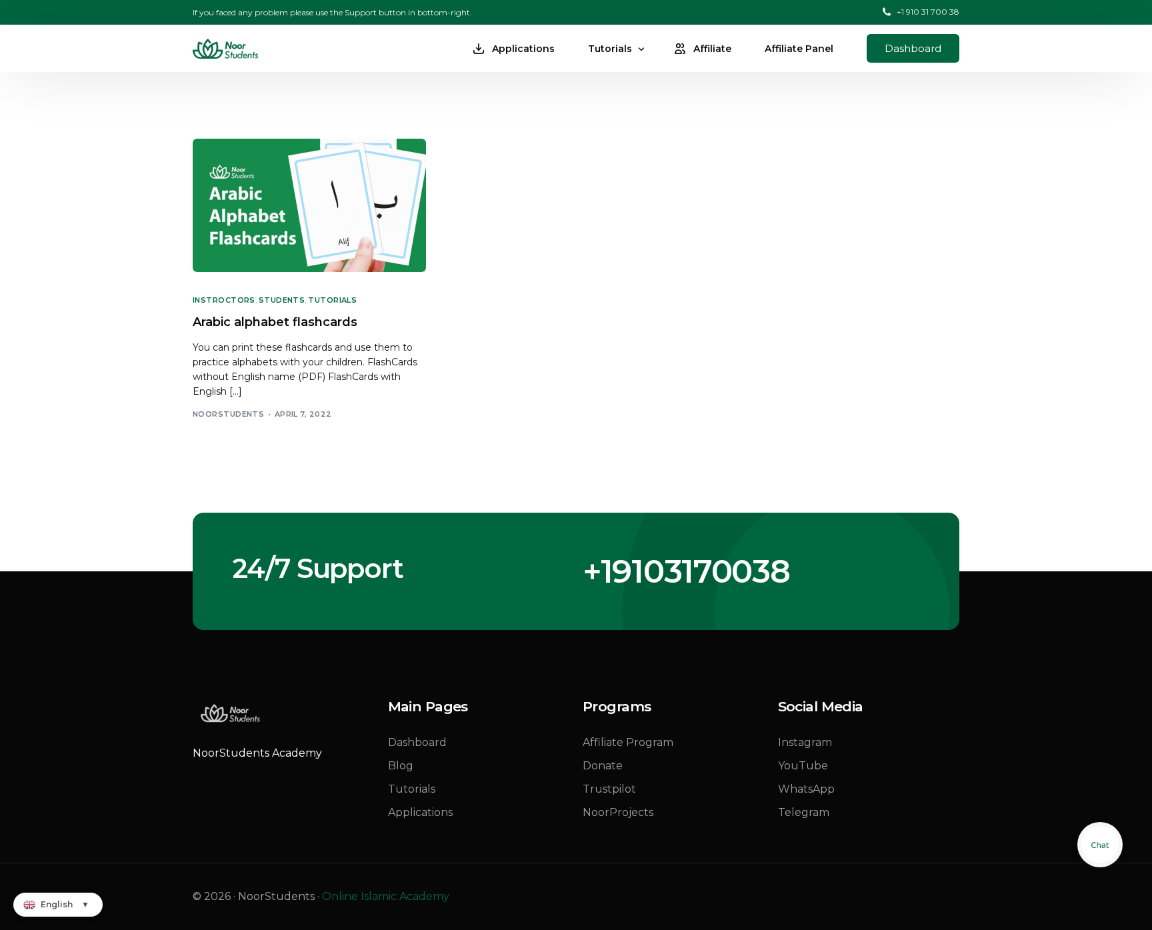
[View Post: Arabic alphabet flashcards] (309, 205)
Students (282, 300)
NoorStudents (228, 414)
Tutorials (332, 300)
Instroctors (224, 300)
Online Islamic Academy (385, 896)
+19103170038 (686, 571)
